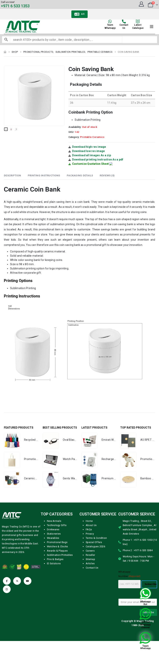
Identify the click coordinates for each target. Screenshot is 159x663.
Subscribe (151, 584)
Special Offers (94, 542)
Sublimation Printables (60, 554)
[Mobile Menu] (151, 26)
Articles (90, 563)
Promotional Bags (57, 542)
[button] (9, 96)
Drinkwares (53, 529)
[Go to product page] (12, 441)
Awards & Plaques (57, 550)
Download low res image (88, 151)
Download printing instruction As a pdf (97, 159)
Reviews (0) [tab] (107, 175)
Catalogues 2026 (95, 546)
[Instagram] (7, 589)
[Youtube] (27, 581)
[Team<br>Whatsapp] (110, 21)
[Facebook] (7, 581)
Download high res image (89, 146)
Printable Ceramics (92, 137)
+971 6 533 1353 (15, 6)
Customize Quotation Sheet (90, 163)
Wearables (53, 538)
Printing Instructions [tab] (44, 175)
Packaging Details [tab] (80, 175)
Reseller (90, 554)
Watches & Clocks (57, 546)
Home (89, 521)
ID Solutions (54, 563)
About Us (91, 525)
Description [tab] (12, 175)
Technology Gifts (57, 525)
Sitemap (90, 559)
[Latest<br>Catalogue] (138, 21)
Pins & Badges (55, 559)
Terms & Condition (96, 538)
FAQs (89, 529)
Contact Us (92, 567)
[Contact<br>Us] (124, 21)
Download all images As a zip (91, 155)
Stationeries (54, 533)
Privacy (90, 533)
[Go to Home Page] (5, 52)
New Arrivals (54, 521)
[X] (17, 581)
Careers (90, 550)
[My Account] (141, 4)
